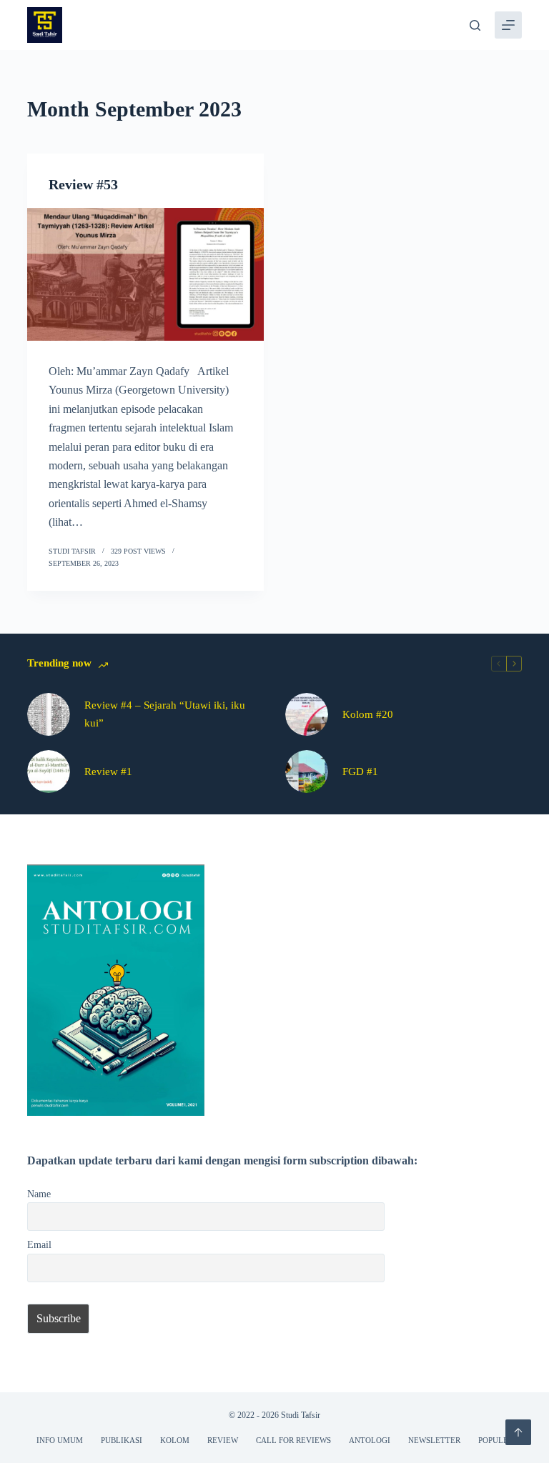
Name (39, 1193)
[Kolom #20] (306, 714)
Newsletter (434, 1440)
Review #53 (83, 184)
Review (222, 1440)
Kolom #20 (367, 714)
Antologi (369, 1440)
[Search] (475, 25)
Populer (495, 1440)
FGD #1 (360, 771)
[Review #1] (48, 771)
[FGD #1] (306, 771)
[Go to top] (518, 1432)
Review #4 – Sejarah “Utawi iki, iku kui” (164, 714)
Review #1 (108, 771)
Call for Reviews (293, 1440)
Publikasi (121, 1440)
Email (39, 1244)
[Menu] (508, 25)
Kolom (174, 1440)
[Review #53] (145, 274)
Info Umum (59, 1440)
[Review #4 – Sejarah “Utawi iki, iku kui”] (48, 714)
